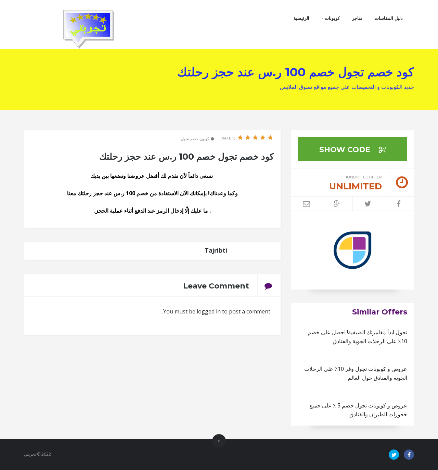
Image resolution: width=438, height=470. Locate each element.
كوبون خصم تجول (195, 138)
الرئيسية (301, 18)
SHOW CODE (345, 149)
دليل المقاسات (389, 18)
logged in (209, 311)
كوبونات (331, 18)
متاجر (357, 18)
